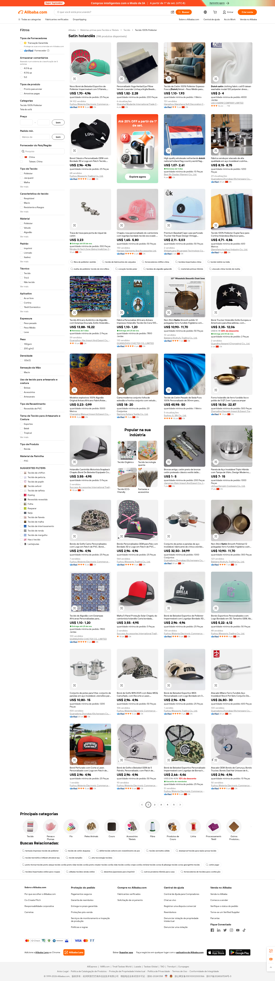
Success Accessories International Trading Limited (90, 487)
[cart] (215, 12)
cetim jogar (214, 865)
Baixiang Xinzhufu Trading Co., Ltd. (180, 338)
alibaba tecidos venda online (82, 872)
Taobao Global (151, 966)
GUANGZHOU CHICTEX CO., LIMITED (135, 343)
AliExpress (92, 966)
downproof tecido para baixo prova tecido (197, 851)
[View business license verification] (166, 976)
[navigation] (42, 418)
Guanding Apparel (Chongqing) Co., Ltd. (230, 343)
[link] (271, 951)
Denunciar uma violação (176, 927)
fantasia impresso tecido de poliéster (42, 851)
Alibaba (72, 30)
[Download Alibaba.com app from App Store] (216, 952)
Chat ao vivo (170, 900)
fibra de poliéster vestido (85, 262)
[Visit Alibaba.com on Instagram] (231, 930)
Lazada (137, 966)
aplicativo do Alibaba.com (190, 952)
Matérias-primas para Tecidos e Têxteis (99, 30)
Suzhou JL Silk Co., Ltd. (175, 415)
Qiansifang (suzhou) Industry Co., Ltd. (229, 249)
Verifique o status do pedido (224, 906)
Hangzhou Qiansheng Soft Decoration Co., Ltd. (184, 104)
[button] (172, 12)
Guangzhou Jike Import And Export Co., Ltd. (90, 340)
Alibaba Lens (42, 952)
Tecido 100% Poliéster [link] (146, 30)
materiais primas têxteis (192, 269)
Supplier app (126, 952)
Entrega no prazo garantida (84, 906)
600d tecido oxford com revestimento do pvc (119, 851)
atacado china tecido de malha (226, 269)
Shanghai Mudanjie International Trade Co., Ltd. (137, 104)
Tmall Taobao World (121, 966)
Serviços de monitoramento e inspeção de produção (90, 919)
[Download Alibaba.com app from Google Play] (239, 952)
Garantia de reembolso (82, 900)
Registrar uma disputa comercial (180, 906)
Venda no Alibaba (218, 894)
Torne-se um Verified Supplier (225, 912)
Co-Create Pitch (33, 900)
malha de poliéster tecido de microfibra (91, 269)
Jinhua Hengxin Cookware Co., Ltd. (228, 486)
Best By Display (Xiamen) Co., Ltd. (180, 174)
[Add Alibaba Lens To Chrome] (74, 952)
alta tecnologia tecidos (102, 858)
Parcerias (215, 918)
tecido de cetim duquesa (79, 851)
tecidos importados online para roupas (42, 872)
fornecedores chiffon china (157, 262)
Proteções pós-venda (81, 912)
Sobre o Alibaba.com (35, 887)
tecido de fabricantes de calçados (120, 262)
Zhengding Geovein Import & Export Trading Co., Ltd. (231, 411)
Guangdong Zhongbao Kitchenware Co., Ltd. (231, 179)
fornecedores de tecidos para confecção (202, 872)
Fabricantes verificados (129, 894)
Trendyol (171, 966)
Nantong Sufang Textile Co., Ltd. (132, 414)
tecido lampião (75, 858)
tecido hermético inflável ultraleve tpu (42, 858)
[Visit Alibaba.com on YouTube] (238, 930)
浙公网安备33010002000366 (189, 976)
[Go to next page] (180, 805)
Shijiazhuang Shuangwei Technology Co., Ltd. (184, 250)
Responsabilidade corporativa (39, 906)
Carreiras (29, 912)
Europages (183, 966)
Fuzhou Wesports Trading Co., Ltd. (86, 176)
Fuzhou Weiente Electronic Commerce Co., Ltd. (90, 104)
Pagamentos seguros (81, 894)
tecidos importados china (189, 262)
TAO (162, 966)
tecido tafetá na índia (220, 262)
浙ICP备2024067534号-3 (218, 976)
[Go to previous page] (142, 805)
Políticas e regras (79, 927)
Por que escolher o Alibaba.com (40, 894)
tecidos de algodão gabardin (159, 269)
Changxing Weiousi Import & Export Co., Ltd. (90, 414)
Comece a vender (219, 900)
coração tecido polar (127, 269)
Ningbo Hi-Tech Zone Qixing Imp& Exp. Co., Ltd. (90, 249)
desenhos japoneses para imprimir (119, 872)
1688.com (105, 966)
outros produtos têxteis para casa (159, 872)
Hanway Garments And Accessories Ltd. (136, 250)
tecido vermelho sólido (159, 851)
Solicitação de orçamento (130, 900)
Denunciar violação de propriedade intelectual (181, 919)
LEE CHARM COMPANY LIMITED (227, 103)
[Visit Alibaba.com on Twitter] (225, 930)
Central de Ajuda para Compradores (181, 894)
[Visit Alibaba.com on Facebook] (212, 930)
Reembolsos (170, 912)
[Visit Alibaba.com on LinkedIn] (219, 930)
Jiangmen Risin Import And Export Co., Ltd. (184, 483)
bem (58, 122)
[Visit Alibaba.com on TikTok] (244, 930)
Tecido (126, 30)
